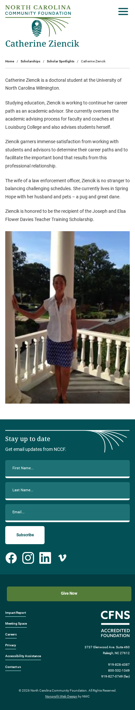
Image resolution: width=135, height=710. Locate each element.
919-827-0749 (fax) (115, 676)
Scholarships (30, 61)
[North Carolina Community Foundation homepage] (38, 21)
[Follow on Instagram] (28, 558)
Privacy (10, 645)
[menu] (121, 11)
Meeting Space (16, 623)
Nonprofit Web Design (61, 696)
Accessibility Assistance (23, 656)
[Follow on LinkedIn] (45, 558)
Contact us (13, 667)
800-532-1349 (119, 670)
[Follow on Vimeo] (62, 558)
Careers (11, 634)
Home (9, 61)
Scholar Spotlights (60, 61)
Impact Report (15, 612)
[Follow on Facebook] (11, 558)
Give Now (69, 593)
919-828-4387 (119, 664)
